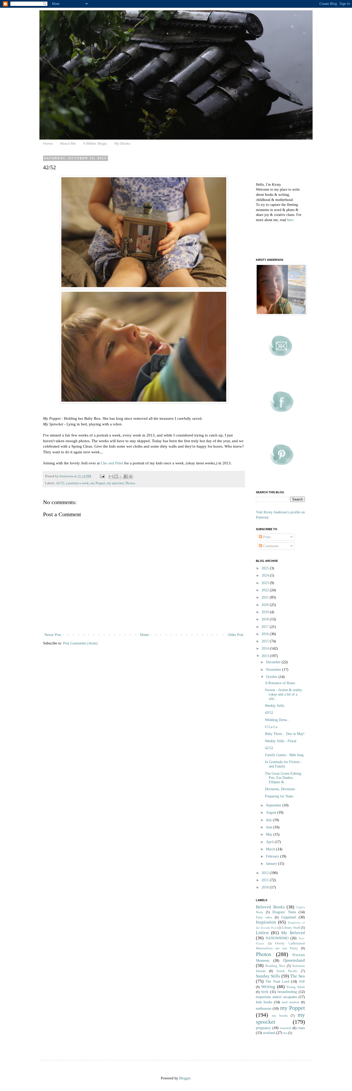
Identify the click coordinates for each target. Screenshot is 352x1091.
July (269, 820)
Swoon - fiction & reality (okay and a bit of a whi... (283, 694)
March (271, 849)
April (270, 842)
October (272, 677)
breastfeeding (287, 992)
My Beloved (293, 932)
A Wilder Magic (95, 143)
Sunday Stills (268, 976)
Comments (270, 546)
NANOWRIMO (277, 938)
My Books (122, 143)
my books (280, 1015)
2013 (266, 656)
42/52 (60, 483)
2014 (266, 648)
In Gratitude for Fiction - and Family (283, 764)
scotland (269, 1033)
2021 (266, 597)
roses (301, 1028)
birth (264, 992)
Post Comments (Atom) (80, 643)
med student (290, 1002)
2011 (266, 880)
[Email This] (111, 476)
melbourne (263, 1009)
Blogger (184, 1078)
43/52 (269, 713)
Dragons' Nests (284, 912)
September (274, 805)
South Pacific (287, 971)
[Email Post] (101, 476)
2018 (266, 619)
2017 (266, 627)
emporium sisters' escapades (276, 997)
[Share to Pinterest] (130, 476)
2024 (266, 575)
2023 (266, 583)
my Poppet (97, 483)
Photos (130, 483)
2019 (266, 612)
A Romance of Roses (280, 683)
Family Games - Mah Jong (284, 755)
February (273, 856)
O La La (271, 727)
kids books (264, 1002)
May (269, 834)
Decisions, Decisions (280, 789)
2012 (266, 873)
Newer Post (52, 635)
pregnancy (263, 1028)
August (271, 812)
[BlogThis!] (116, 476)
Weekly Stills (274, 706)
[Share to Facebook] (125, 476)
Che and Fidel (112, 463)
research (285, 1028)
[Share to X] (120, 476)
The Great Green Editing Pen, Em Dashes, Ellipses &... (283, 778)
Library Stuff (291, 928)
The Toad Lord (277, 981)
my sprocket (115, 483)
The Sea (297, 976)
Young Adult (295, 987)
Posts (266, 537)
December (274, 662)
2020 (266, 605)
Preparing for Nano (279, 796)
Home (48, 143)
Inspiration (266, 922)
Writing (268, 986)
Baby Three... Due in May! (285, 734)
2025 (266, 568)
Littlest (262, 932)
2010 (266, 887)
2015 (266, 641)
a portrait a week (77, 483)
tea (285, 1033)
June (269, 827)
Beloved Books (270, 906)
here (290, 220)
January (272, 864)
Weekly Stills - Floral (280, 741)
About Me (68, 143)
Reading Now (275, 966)
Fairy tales (264, 917)
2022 (266, 590)
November (274, 670)
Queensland (294, 960)
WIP (302, 981)
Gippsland (288, 917)
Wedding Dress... (277, 720)
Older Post (235, 635)
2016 (266, 634)
